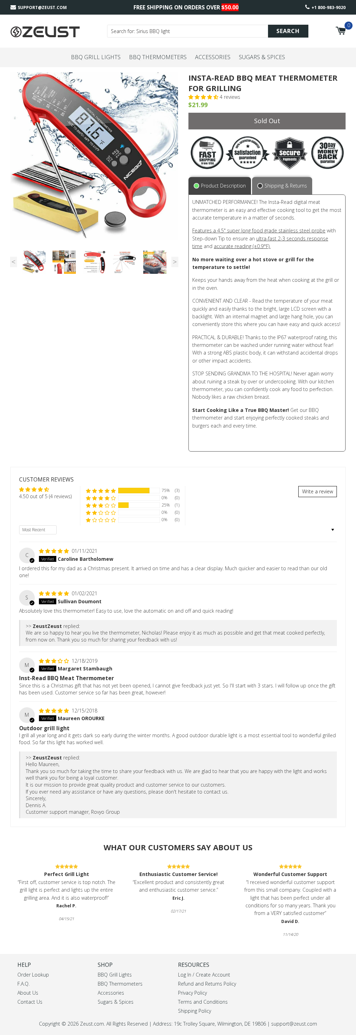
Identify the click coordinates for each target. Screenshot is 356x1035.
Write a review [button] (317, 491)
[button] (204, 97)
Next (174, 262)
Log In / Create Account (204, 974)
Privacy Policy (192, 992)
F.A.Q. (23, 983)
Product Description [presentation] (223, 185)
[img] (54, 551)
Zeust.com (92, 1023)
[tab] (220, 185)
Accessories (212, 57)
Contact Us (29, 1001)
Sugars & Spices (262, 57)
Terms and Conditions (203, 1001)
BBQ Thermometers (158, 57)
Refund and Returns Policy (207, 983)
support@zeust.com (42, 7)
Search (288, 31)
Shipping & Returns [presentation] (286, 185)
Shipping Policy (194, 1011)
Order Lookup (33, 974)
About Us (27, 992)
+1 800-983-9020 (329, 7)
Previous (13, 262)
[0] (340, 31)
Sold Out (267, 121)
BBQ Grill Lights (96, 57)
